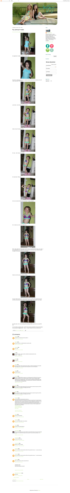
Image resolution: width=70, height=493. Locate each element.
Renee (16, 364)
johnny (16, 414)
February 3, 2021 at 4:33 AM (19, 451)
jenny (16, 370)
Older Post (41, 479)
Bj (15, 352)
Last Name (48, 71)
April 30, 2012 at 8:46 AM (18, 361)
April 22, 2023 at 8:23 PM (18, 475)
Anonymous (17, 443)
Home (28, 479)
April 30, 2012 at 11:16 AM (19, 373)
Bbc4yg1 (16, 459)
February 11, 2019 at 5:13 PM (19, 422)
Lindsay (16, 336)
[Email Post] (25, 330)
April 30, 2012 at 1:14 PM (18, 382)
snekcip (16, 376)
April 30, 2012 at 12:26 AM (19, 344)
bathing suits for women (18, 407)
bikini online (16, 408)
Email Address (51, 65)
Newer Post (14, 479)
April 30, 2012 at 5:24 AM (18, 356)
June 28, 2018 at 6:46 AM (18, 411)
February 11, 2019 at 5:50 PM (19, 427)
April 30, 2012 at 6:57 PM (18, 388)
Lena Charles (17, 430)
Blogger (39, 490)
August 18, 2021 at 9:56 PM (19, 470)
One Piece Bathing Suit (18, 406)
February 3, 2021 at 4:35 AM (19, 456)
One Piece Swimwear (18, 405)
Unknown (16, 419)
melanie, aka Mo (49, 32)
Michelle (16, 347)
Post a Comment (16, 477)
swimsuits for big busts (18, 410)
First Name (48, 68)
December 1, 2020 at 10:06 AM (19, 445)
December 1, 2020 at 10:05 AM (19, 440)
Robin (16, 385)
